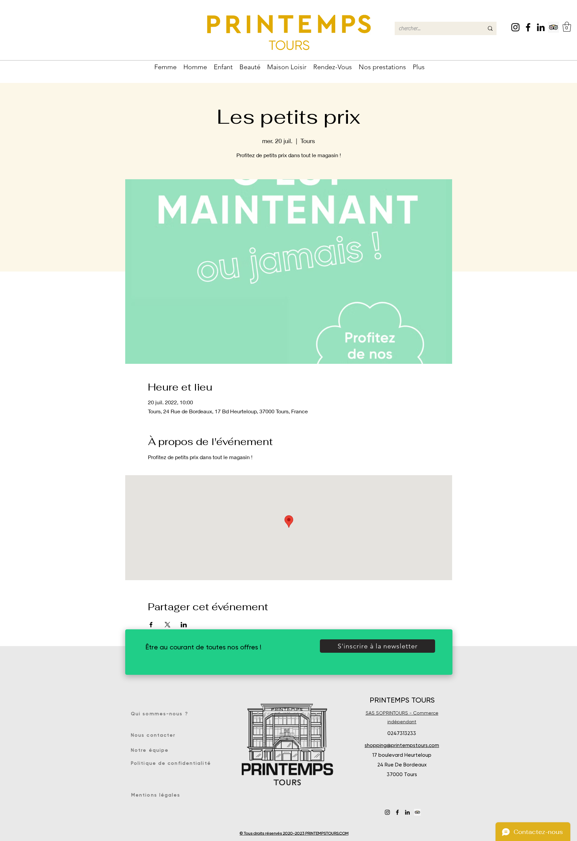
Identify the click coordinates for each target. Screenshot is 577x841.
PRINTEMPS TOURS (402, 700)
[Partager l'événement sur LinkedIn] (184, 624)
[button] (567, 27)
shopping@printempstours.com (402, 745)
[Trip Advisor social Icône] (553, 27)
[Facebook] (528, 27)
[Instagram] (515, 27)
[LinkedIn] (540, 27)
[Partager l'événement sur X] (167, 624)
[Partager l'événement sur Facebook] (151, 624)
